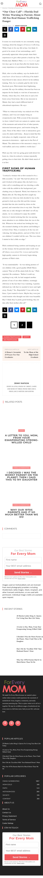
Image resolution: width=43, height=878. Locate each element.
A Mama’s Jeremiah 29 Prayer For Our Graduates (13, 354)
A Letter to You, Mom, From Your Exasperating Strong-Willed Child (21, 439)
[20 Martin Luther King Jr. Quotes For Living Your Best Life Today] (8, 618)
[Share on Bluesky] (16, 29)
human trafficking (32, 44)
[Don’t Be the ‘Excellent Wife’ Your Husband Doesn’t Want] (8, 650)
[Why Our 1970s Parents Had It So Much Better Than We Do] (21, 493)
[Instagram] (11, 723)
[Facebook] (5, 723)
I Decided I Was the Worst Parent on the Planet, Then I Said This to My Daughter (21, 476)
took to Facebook (29, 60)
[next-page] (23, 522)
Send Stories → (23, 572)
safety (26, 337)
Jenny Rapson (21, 25)
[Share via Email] (28, 29)
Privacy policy (21, 578)
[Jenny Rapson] (21, 373)
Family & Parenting (15, 8)
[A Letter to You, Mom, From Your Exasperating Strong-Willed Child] (21, 418)
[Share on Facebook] (10, 29)
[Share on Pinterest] (22, 29)
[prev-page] (19, 522)
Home (4, 8)
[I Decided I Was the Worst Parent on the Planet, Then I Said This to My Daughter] (21, 456)
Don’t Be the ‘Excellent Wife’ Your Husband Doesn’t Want (21, 762)
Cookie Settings (7, 823)
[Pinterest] (18, 723)
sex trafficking (10, 340)
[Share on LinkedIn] (34, 29)
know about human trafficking (18, 76)
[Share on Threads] (4, 35)
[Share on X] (4, 29)
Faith (21, 430)
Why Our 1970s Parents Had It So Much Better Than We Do (21, 513)
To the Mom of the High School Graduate (31, 354)
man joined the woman (19, 252)
